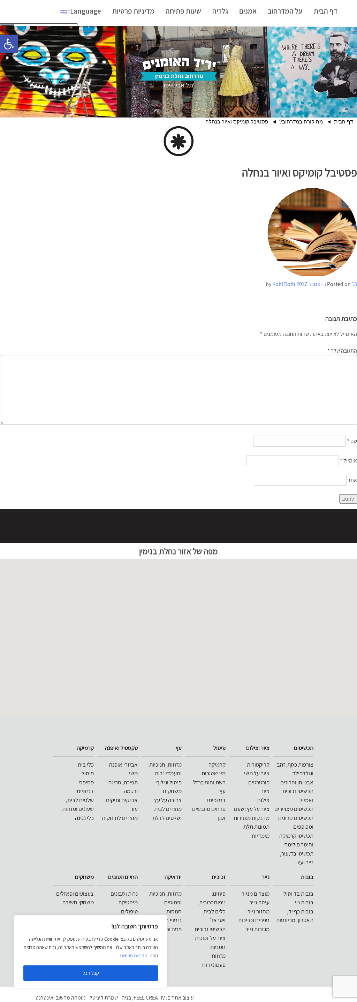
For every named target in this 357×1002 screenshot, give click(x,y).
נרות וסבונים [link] (124, 893)
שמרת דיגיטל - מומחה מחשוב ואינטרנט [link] (77, 997)
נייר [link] (265, 877)
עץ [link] (223, 791)
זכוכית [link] (219, 877)
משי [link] (133, 773)
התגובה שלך (342, 350)
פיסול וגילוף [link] (169, 782)
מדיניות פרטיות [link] (133, 955)
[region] (90, 951)
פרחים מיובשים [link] (209, 809)
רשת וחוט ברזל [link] (209, 782)
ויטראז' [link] (218, 920)
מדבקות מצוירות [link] (251, 818)
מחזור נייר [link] (258, 911)
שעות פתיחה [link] (183, 11)
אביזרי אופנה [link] (123, 764)
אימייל (348, 460)
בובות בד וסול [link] (298, 893)
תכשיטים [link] (303, 748)
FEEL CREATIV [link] (149, 997)
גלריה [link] (220, 11)
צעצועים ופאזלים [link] (75, 893)
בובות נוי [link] (304, 902)
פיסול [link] (219, 748)
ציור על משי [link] (256, 773)
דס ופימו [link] (216, 800)
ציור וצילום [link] (257, 748)
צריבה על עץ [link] (168, 800)
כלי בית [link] (86, 764)
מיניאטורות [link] (214, 773)
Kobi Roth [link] (283, 284)
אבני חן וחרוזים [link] (296, 782)
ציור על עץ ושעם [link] (251, 809)
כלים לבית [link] (214, 911)
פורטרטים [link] (258, 782)
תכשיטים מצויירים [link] (293, 809)
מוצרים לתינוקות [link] (120, 818)
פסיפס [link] (86, 782)
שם (352, 441)
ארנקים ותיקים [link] (122, 800)
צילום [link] (263, 800)
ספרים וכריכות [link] (253, 920)
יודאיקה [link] (173, 877)
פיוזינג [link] (219, 893)
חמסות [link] (218, 947)
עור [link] (134, 809)
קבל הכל (91, 973)
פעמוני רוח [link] (214, 965)
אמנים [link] (248, 11)
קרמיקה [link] (217, 764)
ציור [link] (265, 791)
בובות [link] (307, 877)
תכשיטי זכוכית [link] (210, 929)
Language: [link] (84, 11)
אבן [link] (222, 818)
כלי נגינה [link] (84, 818)
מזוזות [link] (219, 955)
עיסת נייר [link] (259, 902)
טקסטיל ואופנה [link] (121, 748)
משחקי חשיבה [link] (78, 902)
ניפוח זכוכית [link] (212, 902)
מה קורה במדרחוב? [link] (301, 122)
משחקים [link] (172, 791)
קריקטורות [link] (258, 764)
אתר (352, 480)
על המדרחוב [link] (285, 11)
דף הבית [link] (325, 11)
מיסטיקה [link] (128, 902)
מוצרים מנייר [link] (255, 893)
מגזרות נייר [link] (257, 929)
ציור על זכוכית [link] (210, 938)
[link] (9, 44)
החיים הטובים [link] (123, 877)
